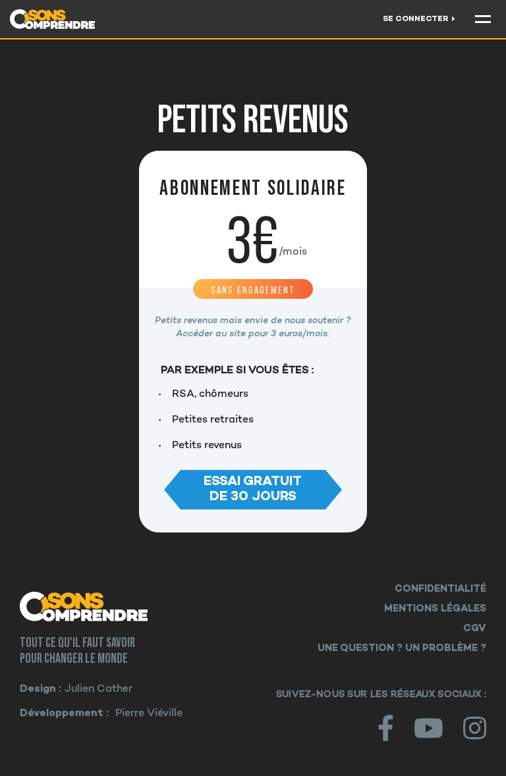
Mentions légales (435, 608)
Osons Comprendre (105, 606)
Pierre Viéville (149, 713)
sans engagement (253, 290)
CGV (474, 628)
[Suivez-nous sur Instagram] (474, 728)
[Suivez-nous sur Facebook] (386, 728)
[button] (483, 19)
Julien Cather (98, 689)
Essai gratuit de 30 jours (253, 489)
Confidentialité (440, 589)
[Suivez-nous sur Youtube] (428, 728)
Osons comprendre (67, 19)
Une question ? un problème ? (402, 648)
